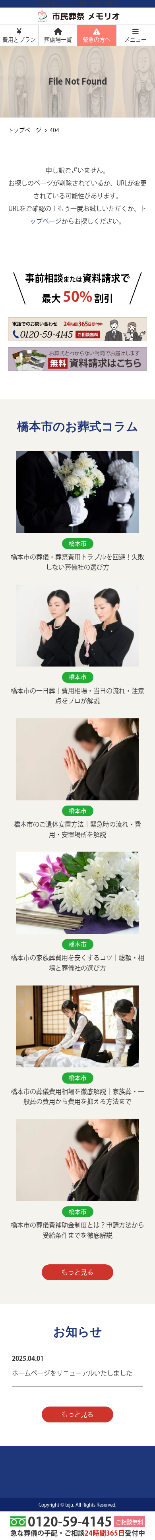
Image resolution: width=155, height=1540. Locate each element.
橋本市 (78, 544)
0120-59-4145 (70, 1522)
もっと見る (77, 1272)
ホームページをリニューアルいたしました (72, 1373)
